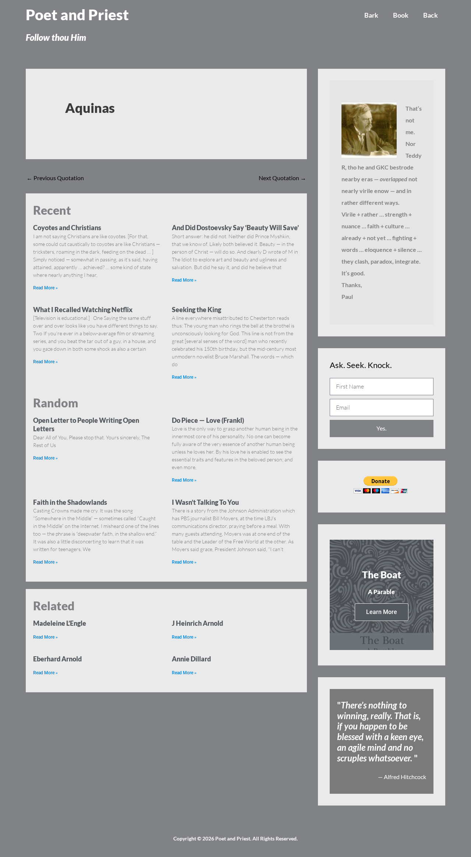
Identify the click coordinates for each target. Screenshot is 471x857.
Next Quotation (282, 177)
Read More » (45, 287)
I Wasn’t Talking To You (205, 502)
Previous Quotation (55, 177)
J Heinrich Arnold (197, 623)
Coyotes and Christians (67, 228)
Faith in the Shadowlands (70, 502)
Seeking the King (196, 310)
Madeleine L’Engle (59, 623)
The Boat (381, 575)
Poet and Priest (77, 15)
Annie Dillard (191, 659)
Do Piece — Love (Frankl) (208, 420)
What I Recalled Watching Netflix (82, 310)
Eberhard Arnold (57, 659)
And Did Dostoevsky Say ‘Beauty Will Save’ (235, 228)
